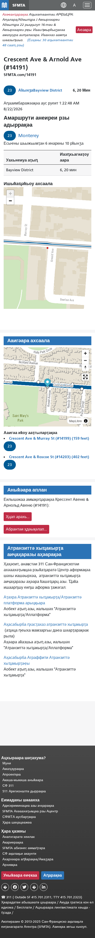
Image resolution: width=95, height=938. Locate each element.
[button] (63, 5)
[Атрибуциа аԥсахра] (86, 421)
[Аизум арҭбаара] (85, 353)
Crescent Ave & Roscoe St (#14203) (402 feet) (49, 457)
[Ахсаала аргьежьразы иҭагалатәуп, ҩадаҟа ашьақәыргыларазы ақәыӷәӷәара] (85, 367)
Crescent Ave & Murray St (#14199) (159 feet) (49, 438)
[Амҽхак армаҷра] (85, 360)
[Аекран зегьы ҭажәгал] (85, 376)
